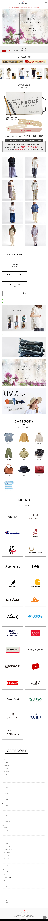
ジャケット (6, 793)
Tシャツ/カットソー (8, 765)
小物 (3, 869)
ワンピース (4, 825)
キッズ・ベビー (5, 900)
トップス (3, 759)
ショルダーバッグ (7, 846)
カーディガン (6, 777)
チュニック (6, 837)
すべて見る (6, 762)
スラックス (6, 815)
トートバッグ (6, 855)
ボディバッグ (6, 858)
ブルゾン (5, 796)
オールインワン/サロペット (9, 833)
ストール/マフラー (7, 877)
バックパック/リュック (8, 849)
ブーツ (5, 896)
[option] (24, 51)
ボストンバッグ (7, 852)
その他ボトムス (7, 821)
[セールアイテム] (14, 285)
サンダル (5, 893)
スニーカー (6, 889)
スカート (5, 818)
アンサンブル (6, 780)
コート (5, 790)
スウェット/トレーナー (8, 768)
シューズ (3, 884)
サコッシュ (6, 861)
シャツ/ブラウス (7, 771)
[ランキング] (14, 265)
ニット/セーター (7, 774)
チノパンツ (6, 812)
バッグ (3, 841)
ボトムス (3, 803)
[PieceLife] (23, 3)
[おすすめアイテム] (14, 275)
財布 (4, 880)
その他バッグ (6, 865)
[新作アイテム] (14, 255)
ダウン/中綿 (6, 799)
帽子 (4, 874)
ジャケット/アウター (6, 784)
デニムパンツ (6, 808)
